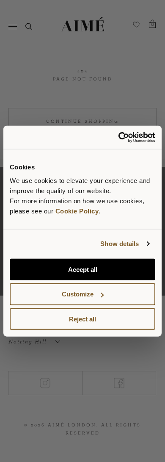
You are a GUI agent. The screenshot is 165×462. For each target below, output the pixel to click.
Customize (78, 294)
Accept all (82, 269)
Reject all (82, 319)
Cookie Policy (77, 210)
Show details (119, 243)
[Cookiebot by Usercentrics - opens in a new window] (118, 137)
